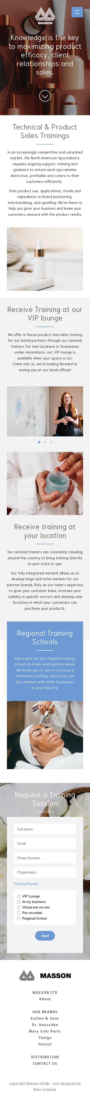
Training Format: (26, 884)
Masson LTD (45, 992)
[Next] (76, 412)
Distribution (45, 1056)
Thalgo (45, 1037)
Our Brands (45, 1011)
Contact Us (45, 1063)
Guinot (45, 1043)
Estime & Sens (45, 1018)
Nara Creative (45, 1089)
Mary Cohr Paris (45, 1031)
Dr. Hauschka (45, 1024)
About (45, 998)
